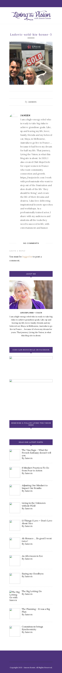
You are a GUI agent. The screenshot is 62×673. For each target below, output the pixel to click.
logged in (27, 256)
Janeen (32, 102)
